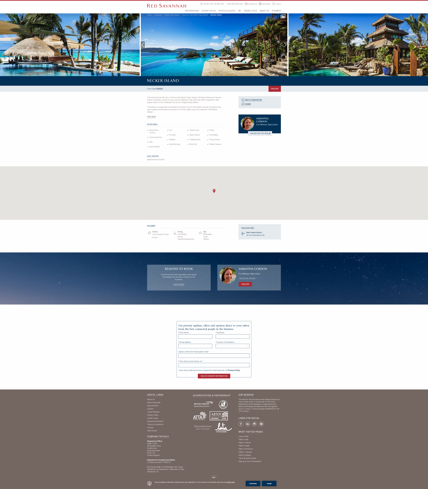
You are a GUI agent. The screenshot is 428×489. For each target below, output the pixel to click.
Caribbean (158, 15)
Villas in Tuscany (245, 452)
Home (149, 15)
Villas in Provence (246, 449)
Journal (150, 427)
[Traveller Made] (202, 427)
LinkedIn (247, 424)
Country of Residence (226, 342)
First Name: (184, 332)
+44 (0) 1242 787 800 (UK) (213, 4)
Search (277, 11)
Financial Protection (155, 421)
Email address (185, 342)
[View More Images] (283, 16)
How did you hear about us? (191, 361)
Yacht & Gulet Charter (247, 458)
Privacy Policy (152, 415)
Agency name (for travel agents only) (193, 352)
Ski (239, 11)
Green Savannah (153, 402)
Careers (150, 409)
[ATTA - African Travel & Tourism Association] (200, 416)
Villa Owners (152, 431)
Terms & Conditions (155, 424)
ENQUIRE (274, 89)
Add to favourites (253, 100)
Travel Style (250, 11)
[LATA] (223, 427)
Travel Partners (153, 412)
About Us (264, 11)
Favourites (266, 4)
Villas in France (245, 442)
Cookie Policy (152, 418)
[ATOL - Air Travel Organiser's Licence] (223, 404)
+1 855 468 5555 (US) (234, 4)
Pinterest (261, 424)
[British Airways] (204, 404)
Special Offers (153, 406)
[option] (214, 44)
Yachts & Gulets (226, 11)
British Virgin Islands (172, 15)
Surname (220, 332)
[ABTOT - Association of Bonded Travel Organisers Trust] (219, 416)
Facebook (241, 424)
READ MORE (151, 117)
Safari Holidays (245, 455)
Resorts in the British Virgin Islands (195, 15)
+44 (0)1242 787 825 (259, 133)
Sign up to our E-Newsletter (250, 461)
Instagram (254, 424)
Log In (278, 4)
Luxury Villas (208, 11)
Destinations (192, 11)
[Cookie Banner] (214, 483)
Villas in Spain (244, 446)
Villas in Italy (243, 439)
